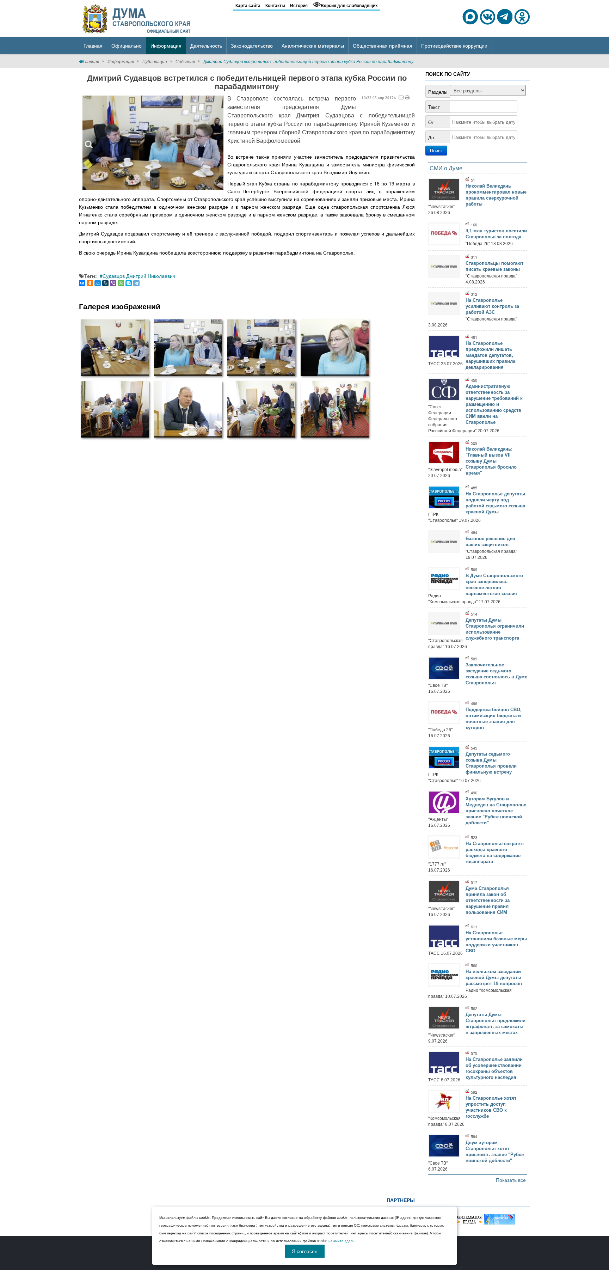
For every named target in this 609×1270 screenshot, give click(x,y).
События (185, 61)
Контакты (275, 5)
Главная (91, 61)
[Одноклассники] (90, 283)
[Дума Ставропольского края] (137, 17)
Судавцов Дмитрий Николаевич (139, 275)
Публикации (154, 61)
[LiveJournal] (105, 283)
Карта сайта (247, 5)
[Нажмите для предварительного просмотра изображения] (152, 143)
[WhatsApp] (121, 283)
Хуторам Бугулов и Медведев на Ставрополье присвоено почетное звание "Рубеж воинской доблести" (496, 810)
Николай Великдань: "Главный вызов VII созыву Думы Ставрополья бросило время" (491, 461)
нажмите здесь (341, 1240)
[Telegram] (136, 283)
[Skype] (128, 283)
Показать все (511, 1179)
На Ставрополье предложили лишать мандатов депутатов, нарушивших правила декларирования (490, 355)
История (299, 5)
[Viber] (113, 283)
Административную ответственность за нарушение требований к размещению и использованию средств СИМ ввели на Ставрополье (494, 404)
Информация (120, 61)
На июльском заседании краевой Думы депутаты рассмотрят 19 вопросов (494, 977)
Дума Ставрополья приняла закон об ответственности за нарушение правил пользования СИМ (488, 900)
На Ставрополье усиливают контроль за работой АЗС (492, 306)
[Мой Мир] (97, 283)
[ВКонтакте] (82, 283)
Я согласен (305, 1250)
